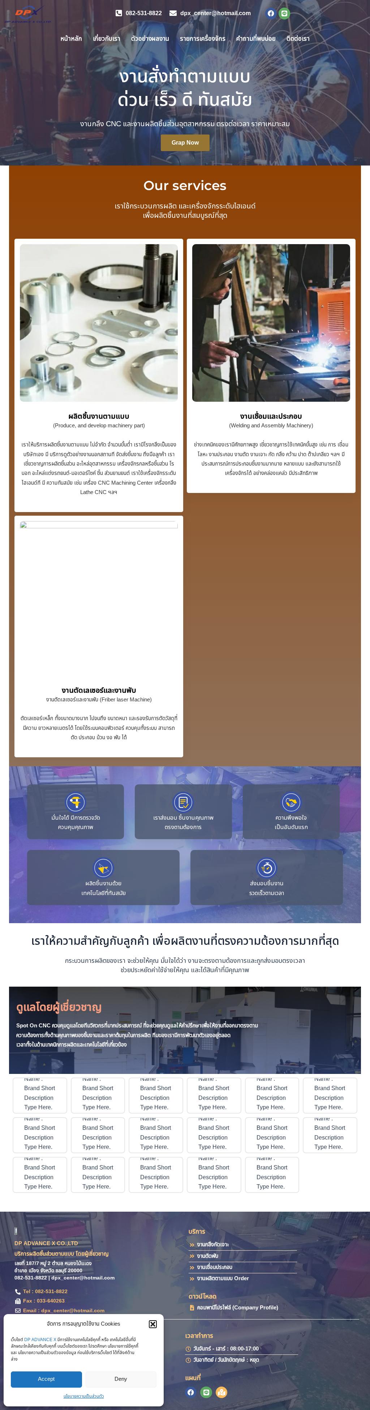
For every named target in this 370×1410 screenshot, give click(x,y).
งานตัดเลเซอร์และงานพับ (99, 690)
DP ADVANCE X (40, 1339)
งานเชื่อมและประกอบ (271, 416)
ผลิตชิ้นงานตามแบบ (98, 416)
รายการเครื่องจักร (202, 39)
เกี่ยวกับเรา (106, 39)
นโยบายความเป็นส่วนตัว (84, 1396)
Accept (46, 1379)
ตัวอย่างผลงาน (150, 39)
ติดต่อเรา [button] (298, 39)
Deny (121, 1379)
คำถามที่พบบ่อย (256, 39)
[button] (152, 1324)
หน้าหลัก (71, 39)
